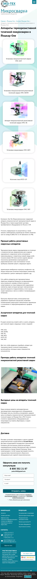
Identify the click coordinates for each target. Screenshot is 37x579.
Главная (3, 21)
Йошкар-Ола (11, 21)
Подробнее (19, 576)
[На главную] (31, 570)
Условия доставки (5, 515)
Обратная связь (5, 518)
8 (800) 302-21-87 (16, 234)
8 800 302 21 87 (18, 468)
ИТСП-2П (3, 337)
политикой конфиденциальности (22, 496)
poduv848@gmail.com (18, 471)
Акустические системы (24, 526)
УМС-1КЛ (3, 330)
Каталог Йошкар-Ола (22, 21)
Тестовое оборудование (25, 524)
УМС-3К (3, 333)
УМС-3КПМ (4, 332)
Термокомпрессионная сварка (26, 515)
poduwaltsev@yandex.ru (10, 541)
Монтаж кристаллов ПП (25, 522)
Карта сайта (4, 524)
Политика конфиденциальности (9, 519)
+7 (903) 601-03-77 (9, 534)
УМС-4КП (3, 335)
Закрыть (27, 576)
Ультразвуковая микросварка (26, 513)
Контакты (3, 513)
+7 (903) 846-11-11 (9, 537)
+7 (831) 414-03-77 (9, 532)
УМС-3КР (3, 339)
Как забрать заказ (27, 553)
